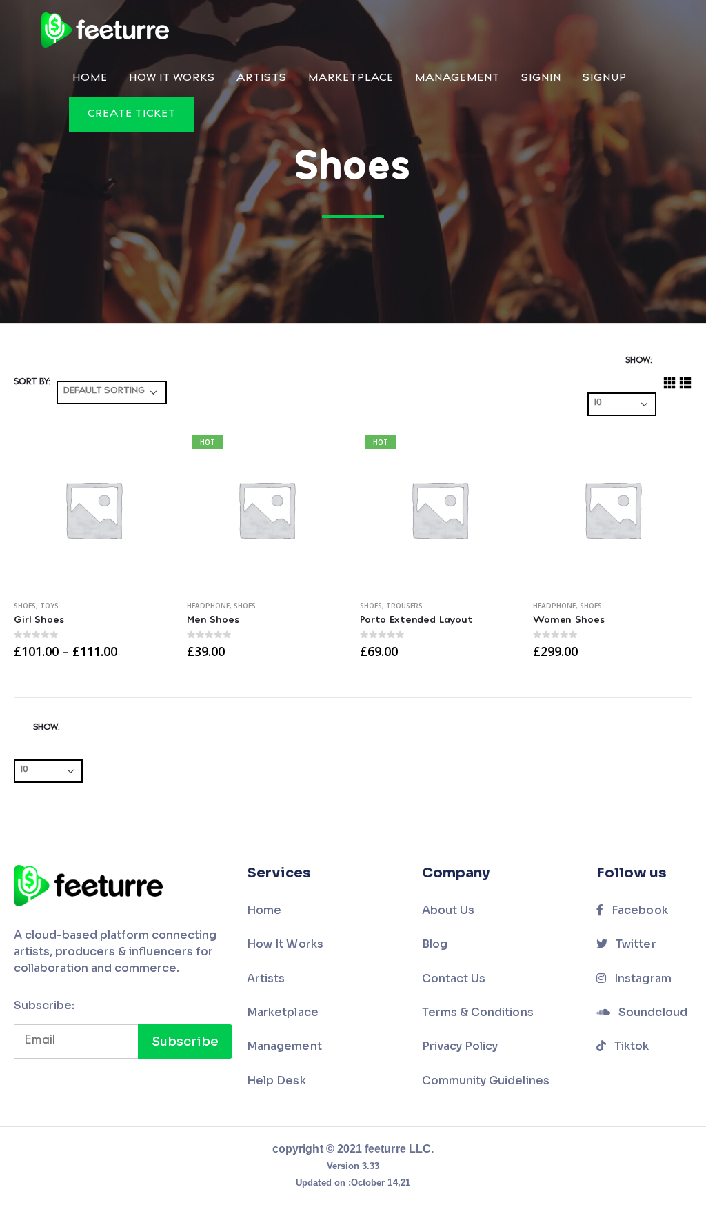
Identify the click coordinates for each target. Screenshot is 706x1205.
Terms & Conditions (478, 1012)
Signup (605, 78)
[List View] (685, 383)
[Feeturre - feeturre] (105, 30)
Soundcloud (651, 1012)
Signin (541, 78)
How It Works (172, 78)
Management (457, 78)
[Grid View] (669, 383)
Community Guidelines (485, 1080)
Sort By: (32, 382)
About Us (448, 910)
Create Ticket (132, 114)
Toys (49, 605)
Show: (638, 361)
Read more (496, 452)
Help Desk (276, 1080)
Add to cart (669, 452)
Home (90, 78)
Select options (150, 452)
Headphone (208, 605)
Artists (261, 78)
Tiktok (630, 1046)
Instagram (642, 978)
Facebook (638, 910)
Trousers (404, 605)
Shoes (25, 605)
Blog (434, 944)
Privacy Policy (460, 1046)
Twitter (634, 944)
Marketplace (351, 78)
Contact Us (454, 978)
